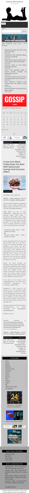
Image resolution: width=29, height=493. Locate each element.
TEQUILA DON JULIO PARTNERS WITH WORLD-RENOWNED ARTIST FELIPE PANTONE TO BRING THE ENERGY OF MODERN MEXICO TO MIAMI (20, 151)
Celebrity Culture (9, 369)
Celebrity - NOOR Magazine (11, 198)
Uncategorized (9, 388)
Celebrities (8, 191)
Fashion (7, 373)
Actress (7, 363)
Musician (7, 377)
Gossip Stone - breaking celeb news (11, 108)
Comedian (8, 371)
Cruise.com (16, 213)
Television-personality (11, 386)
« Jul (14, 134)
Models (7, 375)
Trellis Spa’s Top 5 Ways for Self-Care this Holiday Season (8, 146)
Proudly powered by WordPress (10, 490)
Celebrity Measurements (14, 2)
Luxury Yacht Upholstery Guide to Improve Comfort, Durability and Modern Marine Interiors (15, 71)
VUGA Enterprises (7, 43)
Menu (3, 23)
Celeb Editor (17, 195)
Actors (7, 361)
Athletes (7, 365)
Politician (7, 381)
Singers (7, 382)
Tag (6, 384)
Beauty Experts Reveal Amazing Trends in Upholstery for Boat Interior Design (15, 477)
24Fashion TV (10, 405)
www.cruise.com (9, 281)
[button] (14, 230)
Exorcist (8, 421)
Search (3, 28)
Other (6, 379)
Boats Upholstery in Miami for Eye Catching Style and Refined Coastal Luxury (15, 83)
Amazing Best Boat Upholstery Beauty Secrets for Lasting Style (15, 472)
